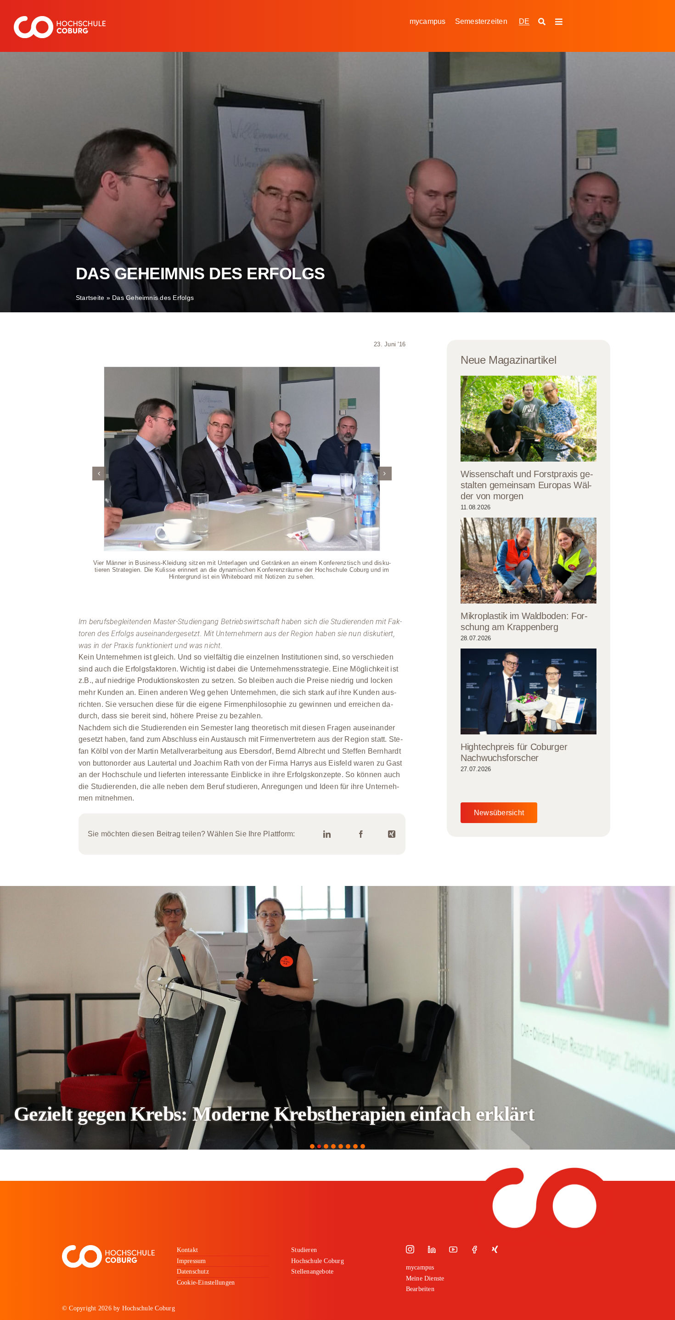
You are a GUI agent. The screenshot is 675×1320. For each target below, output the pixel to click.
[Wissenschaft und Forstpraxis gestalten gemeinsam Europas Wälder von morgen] (528, 418)
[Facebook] (361, 834)
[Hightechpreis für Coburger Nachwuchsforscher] (528, 691)
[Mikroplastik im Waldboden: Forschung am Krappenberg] (528, 560)
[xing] (495, 1249)
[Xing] (391, 834)
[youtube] (453, 1249)
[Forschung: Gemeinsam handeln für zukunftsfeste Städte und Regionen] (337, 1018)
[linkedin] (432, 1249)
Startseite (90, 297)
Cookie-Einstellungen (206, 1282)
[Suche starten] (543, 22)
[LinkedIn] (327, 834)
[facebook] (474, 1249)
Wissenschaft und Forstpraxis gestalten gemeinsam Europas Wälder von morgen (527, 485)
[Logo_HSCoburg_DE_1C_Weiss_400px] (60, 19)
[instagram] (410, 1249)
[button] (99, 473)
